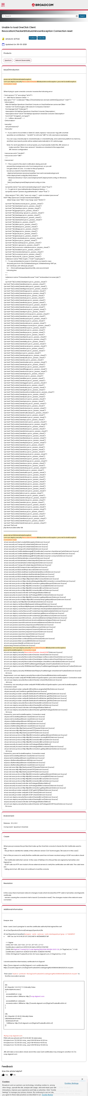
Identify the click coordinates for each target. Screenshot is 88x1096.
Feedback (32, 38)
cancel (77, 16)
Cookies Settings (71, 1083)
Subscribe (41, 38)
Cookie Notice (47, 1095)
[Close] (82, 1079)
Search (82, 16)
